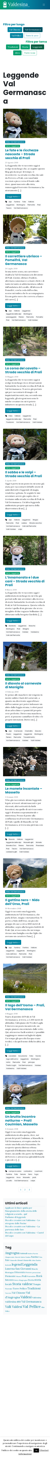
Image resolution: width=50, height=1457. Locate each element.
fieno (30, 1174)
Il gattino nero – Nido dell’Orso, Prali (22, 902)
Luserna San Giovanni (18, 1268)
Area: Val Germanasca (15, 142)
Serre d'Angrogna (20, 1280)
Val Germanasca (33, 29)
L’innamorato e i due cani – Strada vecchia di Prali (24, 581)
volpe (33, 1181)
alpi (10, 202)
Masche (32, 626)
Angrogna (12, 1253)
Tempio (37, 1284)
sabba (24, 523)
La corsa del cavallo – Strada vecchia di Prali (23, 370)
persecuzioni (36, 1272)
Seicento (9, 1280)
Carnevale (18, 731)
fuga (36, 1174)
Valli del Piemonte (29, 526)
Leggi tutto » (13, 196)
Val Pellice (16, 35)
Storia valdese (22, 1284)
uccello (9, 1181)
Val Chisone (15, 29)
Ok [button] (36, 1450)
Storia (25, 47)
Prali (39, 205)
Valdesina (35, 632)
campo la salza (15, 1171)
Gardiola (12, 626)
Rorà (39, 1276)
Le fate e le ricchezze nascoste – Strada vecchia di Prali (21, 154)
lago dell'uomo (12, 1059)
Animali (23, 1253)
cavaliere (12, 1056)
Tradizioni (13, 47)
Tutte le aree (32, 35)
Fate (24, 202)
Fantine (17, 202)
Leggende (37, 47)
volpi (20, 529)
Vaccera (8, 1293)
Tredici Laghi (11, 1065)
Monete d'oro (11, 845)
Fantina (17, 947)
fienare (23, 1174)
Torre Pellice (20, 1288)
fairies (23, 1257)
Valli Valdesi (33, 320)
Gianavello (13, 1260)
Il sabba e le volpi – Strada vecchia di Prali (23, 474)
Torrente (8, 1289)
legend (17, 1264)
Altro (17, 53)
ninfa (8, 1062)
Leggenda (10, 205)
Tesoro (8, 208)
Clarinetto (29, 731)
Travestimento (29, 737)
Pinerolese (40, 845)
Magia (35, 520)
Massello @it (28, 842)
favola (38, 1056)
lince (18, 1177)
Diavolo (38, 731)
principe (31, 1062)
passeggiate (11, 317)
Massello (26, 1177)
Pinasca (18, 1276)
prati (34, 1177)
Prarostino (31, 1276)
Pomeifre (39, 317)
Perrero (21, 317)
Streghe (26, 629)
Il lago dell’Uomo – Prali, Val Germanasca (25, 1007)
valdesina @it (11, 852)
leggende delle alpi (13, 314)
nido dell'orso (11, 954)
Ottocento (19, 1272)
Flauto (8, 734)
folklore (31, 202)
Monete (39, 842)
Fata (10, 416)
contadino (28, 1171)
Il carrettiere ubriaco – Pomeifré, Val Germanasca (23, 260)
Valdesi (25, 632)
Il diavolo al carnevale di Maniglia (23, 685)
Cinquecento (9, 1257)
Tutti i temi (29, 53)
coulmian (38, 1171)
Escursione (22, 1056)
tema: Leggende (12, 146)
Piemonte (31, 205)
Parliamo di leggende (15, 1217)
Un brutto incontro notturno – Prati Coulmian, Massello (21, 1120)
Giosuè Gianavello (24, 1260)
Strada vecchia (35, 523)
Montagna (21, 205)
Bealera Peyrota (33, 1253)
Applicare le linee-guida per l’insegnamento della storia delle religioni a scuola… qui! (21, 1211)
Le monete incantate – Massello (23, 790)
